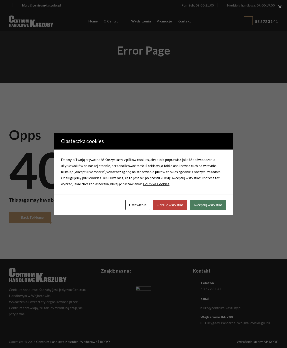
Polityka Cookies (156, 184)
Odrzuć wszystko (170, 205)
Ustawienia (137, 205)
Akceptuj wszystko (208, 205)
